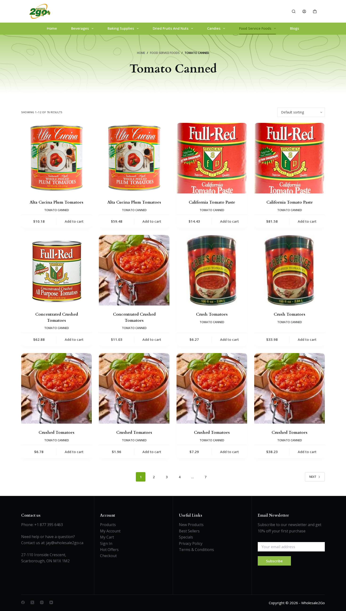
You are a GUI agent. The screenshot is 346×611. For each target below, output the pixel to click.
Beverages (80, 28)
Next (312, 477)
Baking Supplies (121, 28)
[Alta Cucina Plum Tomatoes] (56, 158)
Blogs (294, 28)
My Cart (107, 537)
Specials (186, 537)
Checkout (108, 555)
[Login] (304, 11)
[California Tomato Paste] (212, 158)
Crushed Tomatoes (56, 432)
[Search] (293, 11)
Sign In (106, 543)
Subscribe (274, 561)
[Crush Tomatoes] (212, 270)
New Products (191, 524)
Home (52, 28)
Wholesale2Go (313, 602)
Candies (214, 28)
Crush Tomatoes (212, 314)
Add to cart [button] (74, 221)
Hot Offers (109, 549)
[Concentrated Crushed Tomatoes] (56, 270)
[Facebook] (23, 602)
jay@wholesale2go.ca (64, 542)
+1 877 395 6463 (48, 524)
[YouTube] (51, 602)
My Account (110, 531)
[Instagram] (42, 602)
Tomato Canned (56, 210)
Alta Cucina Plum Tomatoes (56, 202)
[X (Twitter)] (32, 602)
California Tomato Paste (212, 202)
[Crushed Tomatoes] (56, 388)
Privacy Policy (190, 543)
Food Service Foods (255, 28)
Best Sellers (189, 531)
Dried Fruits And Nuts (171, 28)
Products (108, 524)
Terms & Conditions (196, 549)
